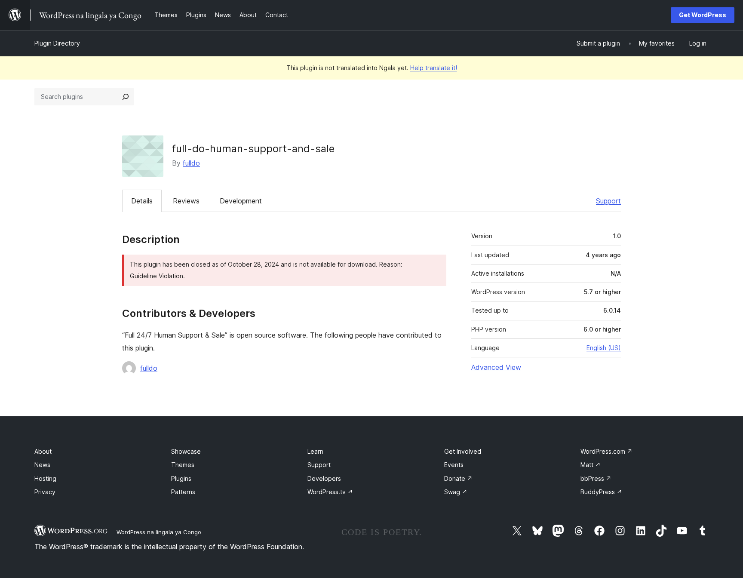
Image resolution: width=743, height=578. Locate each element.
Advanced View (496, 367)
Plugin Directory (57, 43)
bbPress (595, 478)
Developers (324, 478)
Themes (182, 464)
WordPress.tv (330, 491)
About (43, 451)
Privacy (44, 491)
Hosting (45, 478)
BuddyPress (601, 491)
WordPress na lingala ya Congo (159, 532)
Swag (455, 491)
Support (608, 201)
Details (142, 201)
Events (454, 464)
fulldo (191, 163)
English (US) (603, 347)
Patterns (183, 491)
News (42, 464)
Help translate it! (433, 67)
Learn (315, 451)
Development (241, 201)
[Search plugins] (125, 96)
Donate (458, 478)
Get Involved (462, 451)
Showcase (186, 451)
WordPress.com (606, 451)
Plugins (181, 478)
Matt (590, 464)
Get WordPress (702, 14)
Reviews (186, 201)
